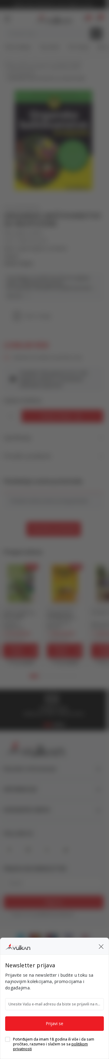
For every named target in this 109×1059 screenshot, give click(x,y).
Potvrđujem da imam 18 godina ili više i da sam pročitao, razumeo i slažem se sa (53, 1044)
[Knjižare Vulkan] (17, 945)
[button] (101, 946)
